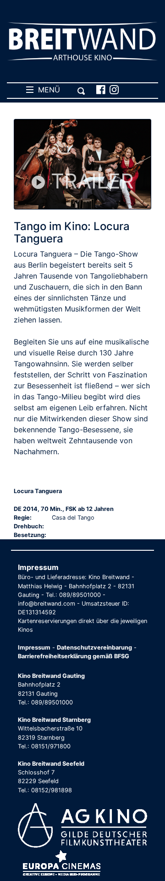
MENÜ (46, 89)
